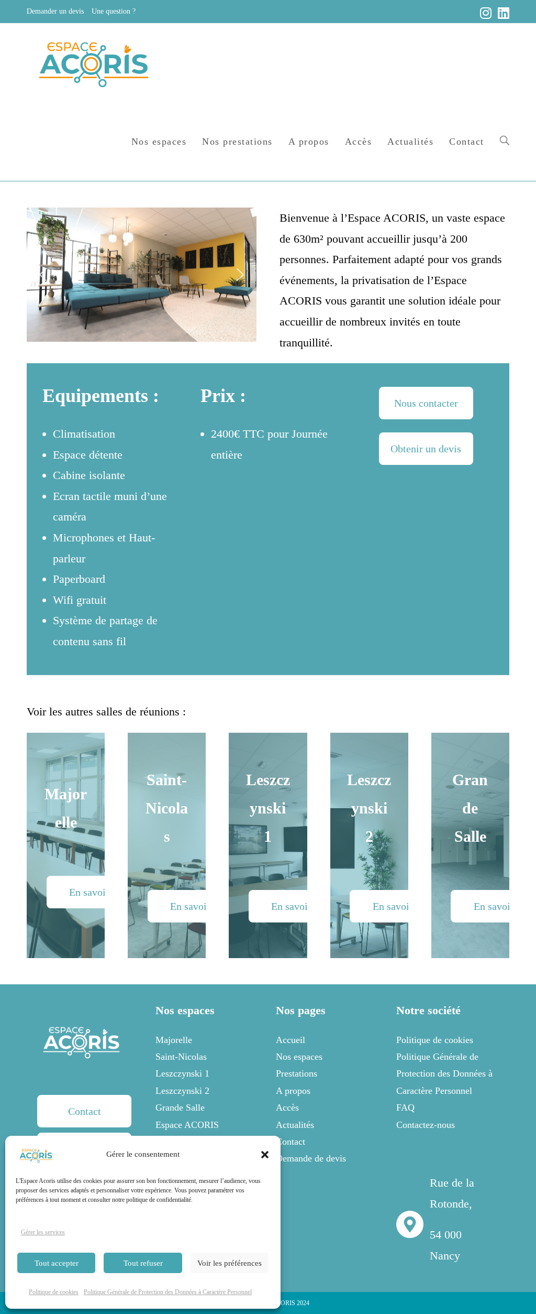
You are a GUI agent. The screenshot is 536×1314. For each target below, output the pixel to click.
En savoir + (93, 892)
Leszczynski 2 (182, 1090)
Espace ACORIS (187, 1125)
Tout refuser (143, 1263)
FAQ (405, 1107)
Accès (287, 1107)
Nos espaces (299, 1056)
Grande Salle (180, 1107)
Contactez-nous (425, 1125)
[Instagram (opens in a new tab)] (486, 12)
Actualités (295, 1125)
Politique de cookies (54, 1292)
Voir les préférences (229, 1263)
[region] (141, 275)
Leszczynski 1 (182, 1073)
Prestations (296, 1073)
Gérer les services (43, 1232)
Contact (84, 1111)
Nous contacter (426, 403)
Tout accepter (57, 1263)
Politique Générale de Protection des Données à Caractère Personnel (168, 1292)
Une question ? (114, 11)
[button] (265, 1154)
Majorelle (173, 1040)
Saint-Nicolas (181, 1056)
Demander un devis (55, 11)
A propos (293, 1090)
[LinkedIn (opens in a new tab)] (502, 12)
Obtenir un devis (425, 448)
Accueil (290, 1040)
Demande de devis (311, 1158)
